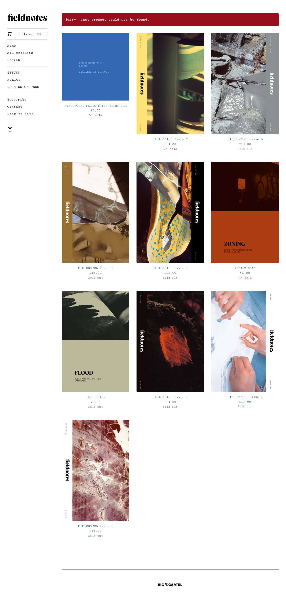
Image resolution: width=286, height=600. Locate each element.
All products (20, 53)
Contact (14, 107)
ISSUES (13, 72)
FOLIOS (13, 80)
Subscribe (16, 99)
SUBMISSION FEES (23, 87)
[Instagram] (10, 129)
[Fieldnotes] (27, 17)
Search (13, 60)
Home (11, 45)
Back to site (20, 114)
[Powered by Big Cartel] (170, 585)
